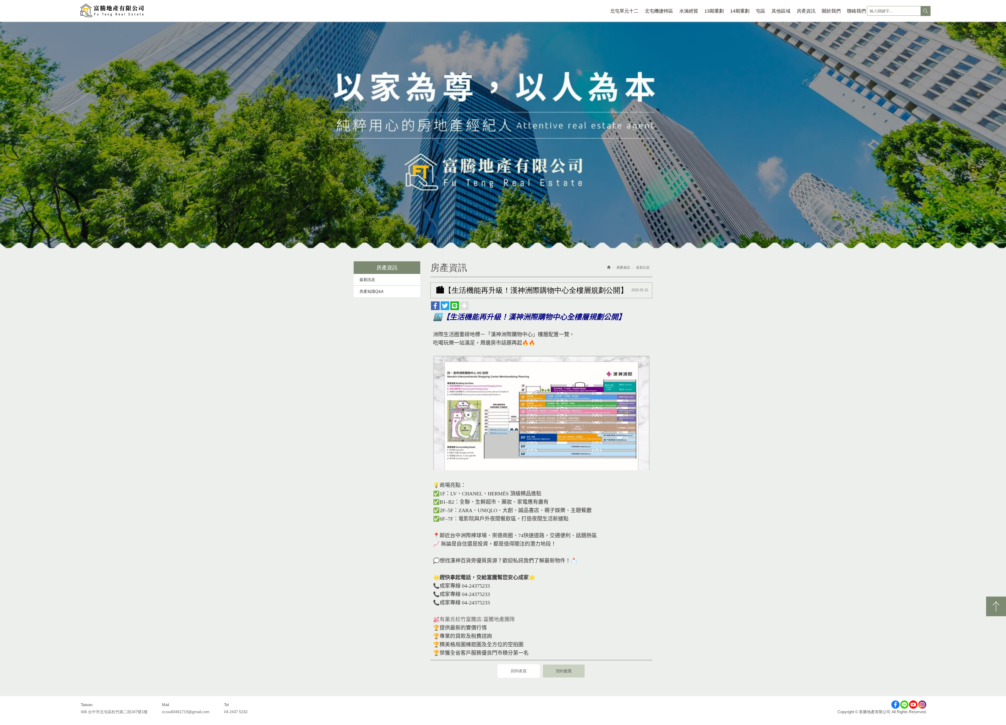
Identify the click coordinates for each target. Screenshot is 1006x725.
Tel (226, 704)
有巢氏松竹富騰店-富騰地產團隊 (477, 619)
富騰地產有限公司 (112, 11)
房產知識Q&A (371, 291)
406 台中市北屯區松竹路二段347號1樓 (114, 712)
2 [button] (507, 235)
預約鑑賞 (564, 671)
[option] (503, 135)
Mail (165, 704)
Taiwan (86, 704)
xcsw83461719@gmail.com (186, 712)
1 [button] (498, 235)
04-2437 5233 (235, 712)
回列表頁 (519, 671)
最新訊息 (367, 279)
